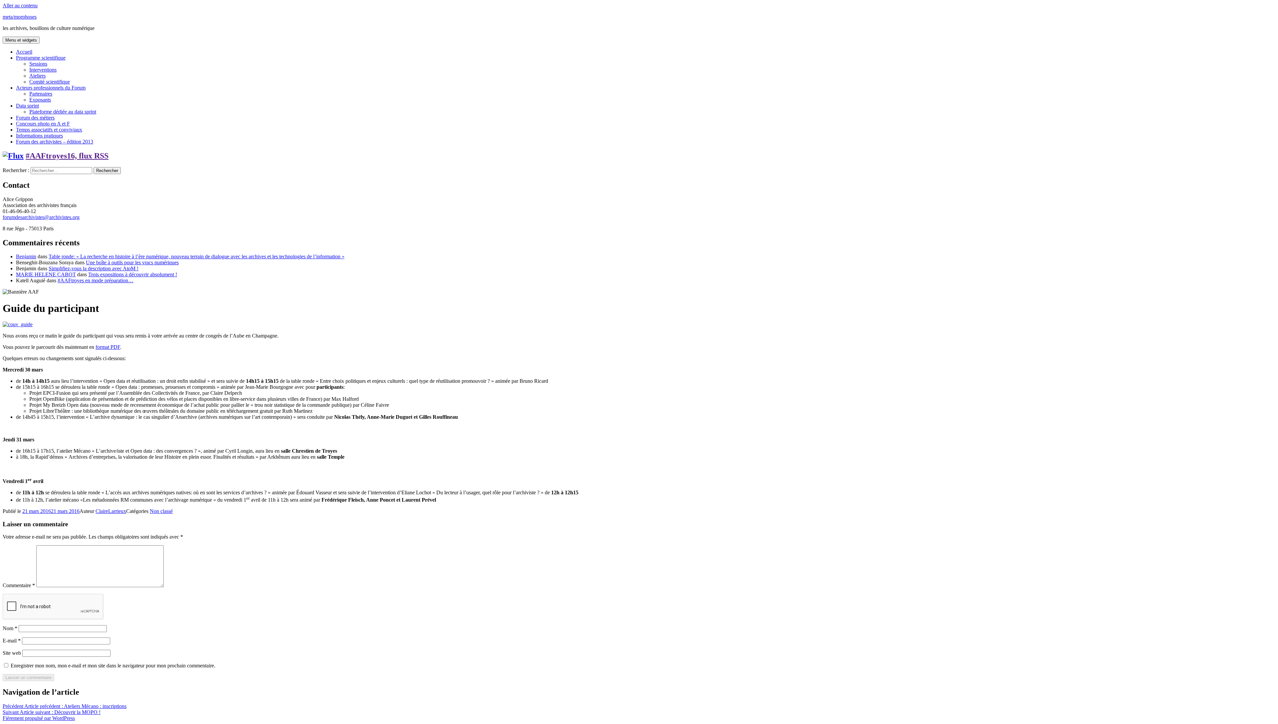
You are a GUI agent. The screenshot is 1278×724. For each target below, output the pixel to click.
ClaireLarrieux (111, 511)
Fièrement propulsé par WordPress (39, 718)
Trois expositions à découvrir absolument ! (132, 274)
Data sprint (27, 106)
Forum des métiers (35, 118)
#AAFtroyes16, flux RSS (67, 155)
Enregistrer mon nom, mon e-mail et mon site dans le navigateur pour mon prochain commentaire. (113, 665)
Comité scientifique (49, 82)
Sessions (38, 64)
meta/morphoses (20, 17)
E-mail (12, 640)
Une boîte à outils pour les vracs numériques (132, 262)
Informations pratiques (39, 135)
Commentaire (19, 585)
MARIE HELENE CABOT (46, 274)
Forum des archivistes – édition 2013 (54, 141)
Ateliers (37, 76)
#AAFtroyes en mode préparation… (95, 280)
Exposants (40, 100)
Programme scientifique (41, 58)
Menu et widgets (21, 40)
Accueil (24, 52)
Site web (12, 653)
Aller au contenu (20, 5)
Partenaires (40, 94)
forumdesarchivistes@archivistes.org (41, 217)
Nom (10, 628)
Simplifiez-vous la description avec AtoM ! (93, 268)
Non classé (161, 511)
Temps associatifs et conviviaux (49, 129)
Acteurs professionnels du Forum (51, 88)
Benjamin (26, 256)
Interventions (43, 70)
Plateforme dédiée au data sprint (62, 112)
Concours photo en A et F (43, 123)
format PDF (108, 347)
